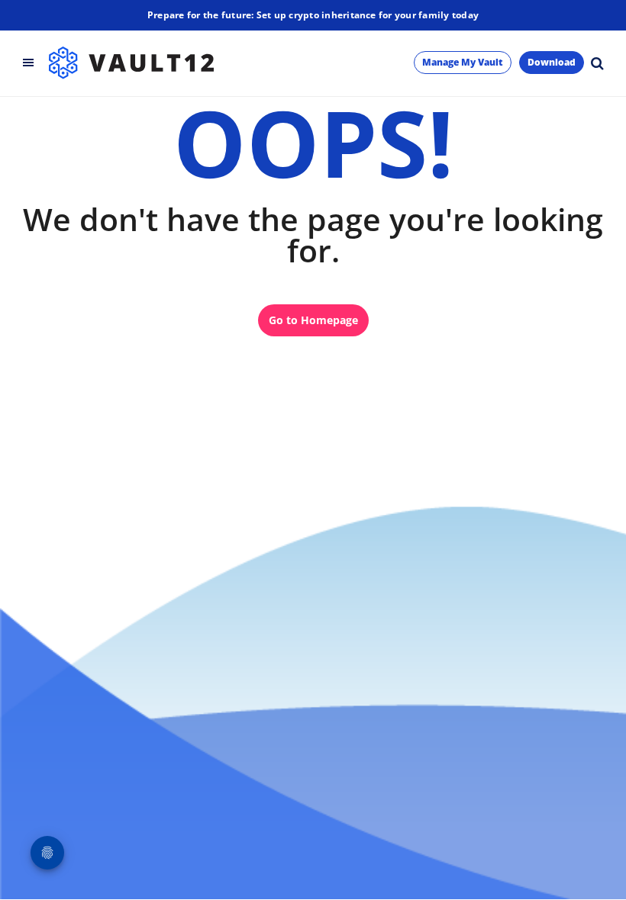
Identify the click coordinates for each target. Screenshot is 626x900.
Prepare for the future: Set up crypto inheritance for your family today (313, 14)
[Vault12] (131, 62)
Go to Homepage (313, 320)
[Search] (597, 63)
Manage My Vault (462, 62)
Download (552, 62)
